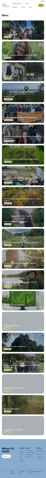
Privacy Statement (12, 472)
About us (23, 7)
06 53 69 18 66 (29, 450)
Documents (22, 461)
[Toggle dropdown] (21, 3)
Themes (26, 3)
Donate (41, 5)
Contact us (5, 456)
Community (14, 7)
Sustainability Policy (22, 472)
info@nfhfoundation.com (31, 452)
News (30, 7)
